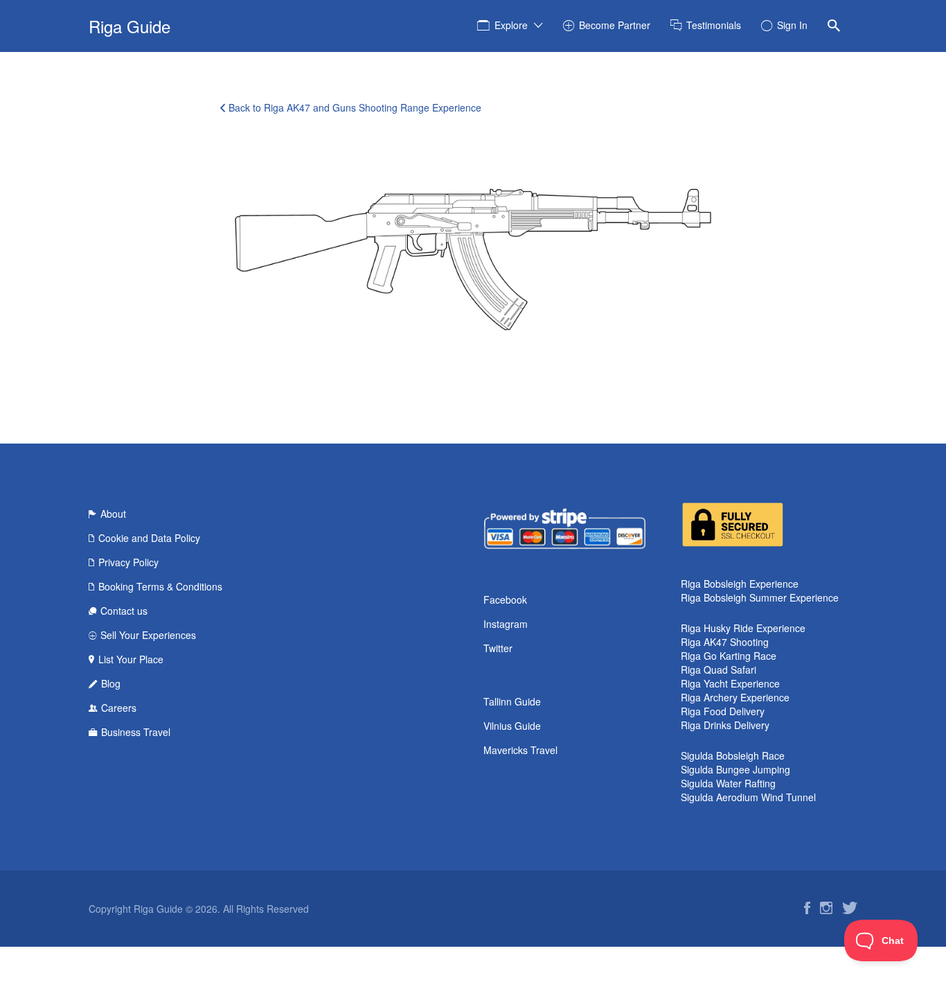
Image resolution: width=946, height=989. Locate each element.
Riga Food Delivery (723, 711)
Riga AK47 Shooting (725, 642)
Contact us (124, 611)
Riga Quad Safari (718, 669)
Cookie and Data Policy (149, 538)
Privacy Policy (128, 562)
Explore (511, 25)
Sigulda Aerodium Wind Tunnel (748, 797)
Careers (118, 708)
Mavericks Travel (520, 750)
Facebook (505, 599)
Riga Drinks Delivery (725, 725)
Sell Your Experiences (148, 635)
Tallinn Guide (512, 701)
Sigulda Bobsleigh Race (733, 755)
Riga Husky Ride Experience (743, 628)
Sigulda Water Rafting (728, 783)
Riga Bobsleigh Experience (739, 583)
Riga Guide (129, 26)
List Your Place (130, 659)
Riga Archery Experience (735, 697)
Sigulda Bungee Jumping (735, 769)
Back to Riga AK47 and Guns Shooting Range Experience (355, 107)
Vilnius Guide (512, 726)
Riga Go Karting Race (728, 656)
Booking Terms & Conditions (160, 586)
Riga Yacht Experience (730, 683)
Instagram (505, 624)
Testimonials (713, 25)
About (113, 513)
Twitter (497, 648)
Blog (111, 683)
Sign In (792, 25)
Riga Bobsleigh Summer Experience (760, 597)
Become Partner (614, 25)
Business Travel (135, 732)
